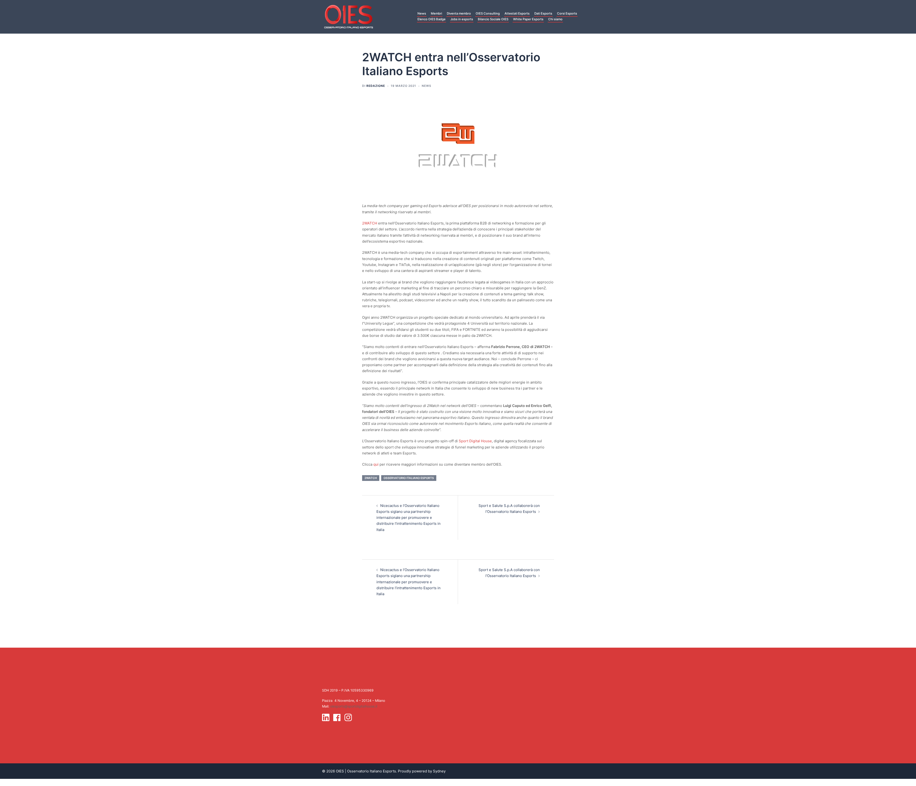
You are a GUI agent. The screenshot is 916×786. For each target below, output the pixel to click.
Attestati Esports (517, 13)
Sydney (439, 771)
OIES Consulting (488, 13)
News (421, 13)
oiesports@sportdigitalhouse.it (353, 706)
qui (376, 464)
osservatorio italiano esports (409, 478)
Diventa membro (459, 13)
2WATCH (369, 223)
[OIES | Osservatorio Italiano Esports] (348, 16)
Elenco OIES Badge (431, 19)
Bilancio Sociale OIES (493, 19)
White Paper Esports (528, 19)
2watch (370, 478)
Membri (436, 13)
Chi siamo (555, 19)
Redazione (375, 86)
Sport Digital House (475, 441)
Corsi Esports (567, 13)
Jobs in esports (461, 19)
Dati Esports (543, 13)
